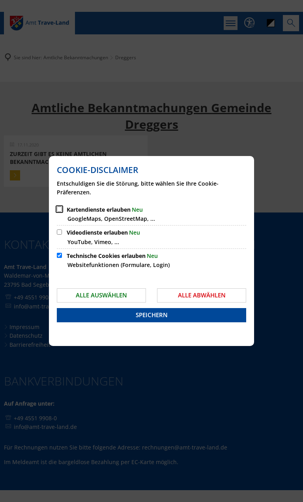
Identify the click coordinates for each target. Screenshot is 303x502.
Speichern (152, 315)
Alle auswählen (101, 295)
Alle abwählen (202, 295)
